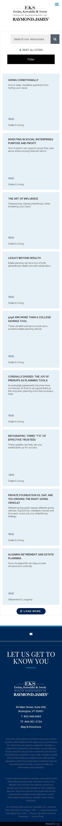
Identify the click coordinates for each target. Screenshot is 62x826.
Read (11, 119)
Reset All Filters (32, 50)
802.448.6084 (32, 716)
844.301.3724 (33, 721)
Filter (31, 59)
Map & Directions (31, 726)
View (11, 475)
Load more (32, 611)
